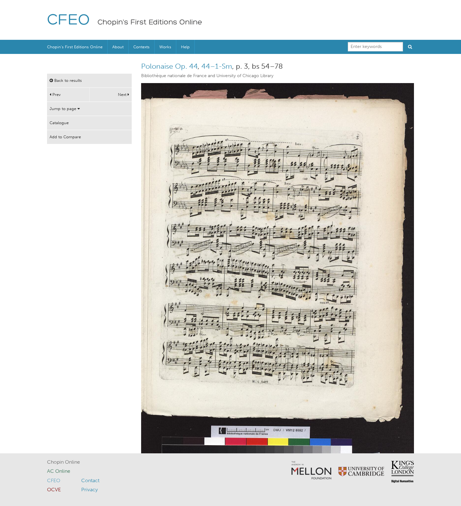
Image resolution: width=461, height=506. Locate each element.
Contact (90, 480)
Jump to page (63, 108)
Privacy (89, 490)
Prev (56, 94)
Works (165, 47)
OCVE (54, 490)
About (118, 47)
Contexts (141, 47)
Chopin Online (63, 462)
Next (123, 94)
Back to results (67, 80)
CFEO (68, 21)
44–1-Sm (216, 66)
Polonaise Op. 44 (169, 66)
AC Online (58, 471)
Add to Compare (65, 136)
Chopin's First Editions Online (150, 22)
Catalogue (59, 122)
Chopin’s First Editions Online (75, 47)
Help (185, 47)
